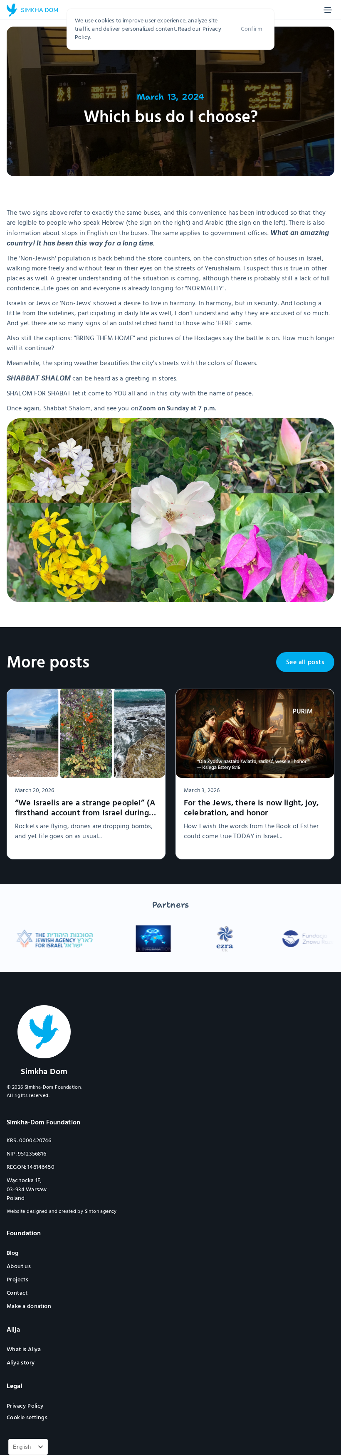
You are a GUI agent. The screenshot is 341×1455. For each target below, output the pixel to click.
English (22, 1447)
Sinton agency (101, 1211)
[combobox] (28, 1447)
